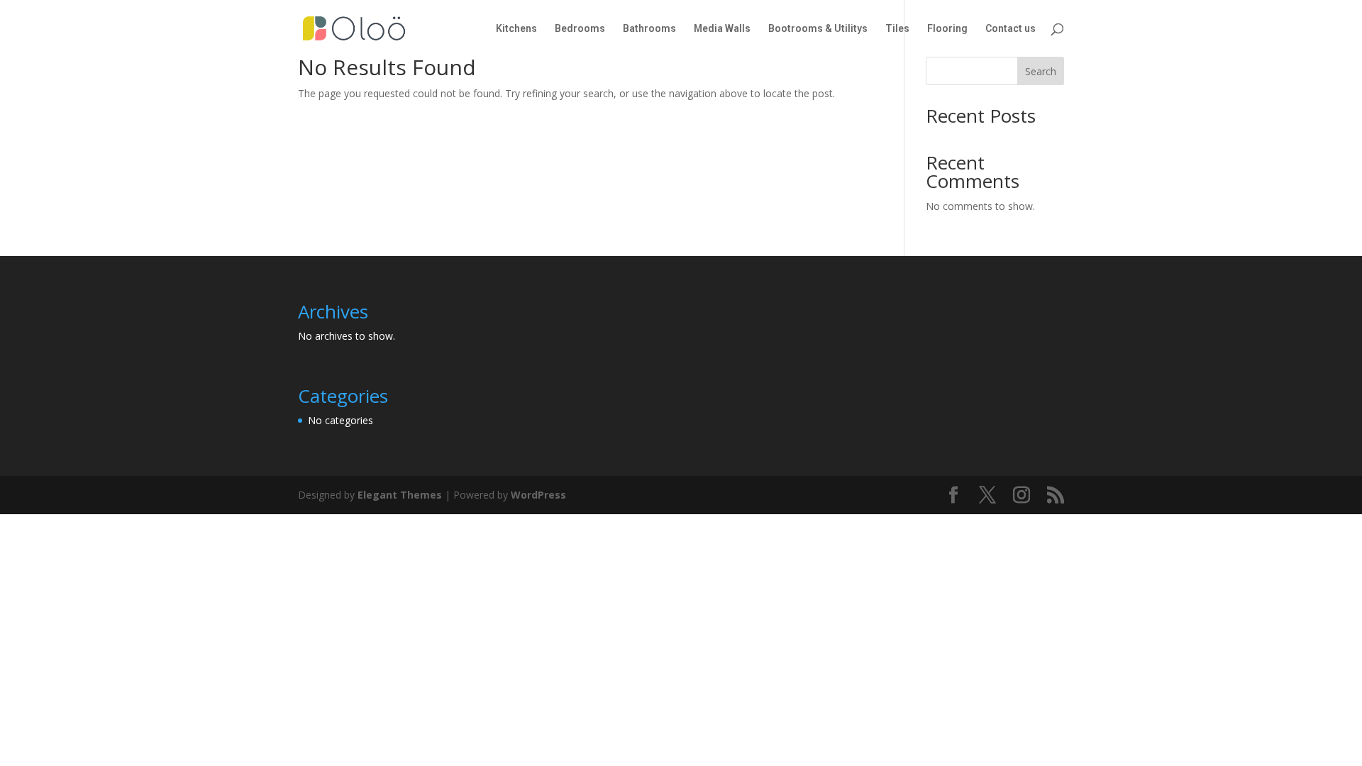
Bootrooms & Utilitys (818, 28)
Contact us (1010, 28)
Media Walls (722, 28)
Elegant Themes (400, 494)
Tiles (897, 28)
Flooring (947, 28)
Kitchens (516, 28)
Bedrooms (580, 28)
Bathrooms (649, 28)
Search (1040, 71)
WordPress (538, 494)
